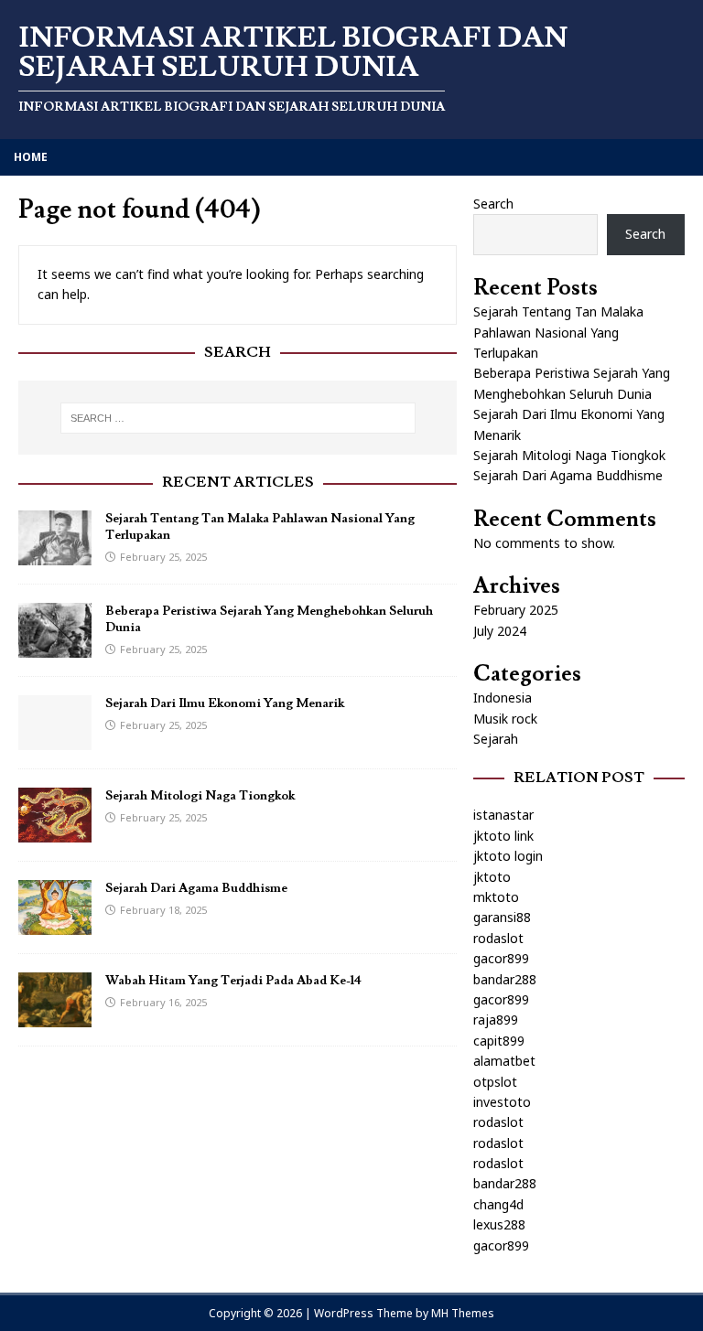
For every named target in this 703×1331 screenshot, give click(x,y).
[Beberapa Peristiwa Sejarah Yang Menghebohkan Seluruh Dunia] (55, 647)
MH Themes (462, 1313)
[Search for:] (237, 418)
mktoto (496, 897)
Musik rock (505, 718)
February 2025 (515, 609)
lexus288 (499, 1224)
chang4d (498, 1204)
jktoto (492, 877)
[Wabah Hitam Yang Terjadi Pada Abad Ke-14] (55, 1016)
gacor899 (501, 958)
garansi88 (502, 917)
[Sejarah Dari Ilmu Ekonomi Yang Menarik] (55, 739)
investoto (502, 1102)
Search (493, 203)
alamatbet (504, 1060)
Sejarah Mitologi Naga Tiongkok (200, 796)
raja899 (495, 1019)
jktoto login (508, 855)
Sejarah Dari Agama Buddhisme (196, 888)
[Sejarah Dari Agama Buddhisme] (55, 924)
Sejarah (495, 738)
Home (31, 157)
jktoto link (503, 835)
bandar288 (504, 979)
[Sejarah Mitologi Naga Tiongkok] (55, 832)
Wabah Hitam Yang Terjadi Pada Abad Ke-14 (233, 980)
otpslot (495, 1081)
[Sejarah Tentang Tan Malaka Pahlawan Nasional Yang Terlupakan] (55, 555)
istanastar (503, 814)
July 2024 (499, 630)
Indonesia (502, 697)
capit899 (499, 1040)
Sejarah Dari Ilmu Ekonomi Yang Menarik (224, 703)
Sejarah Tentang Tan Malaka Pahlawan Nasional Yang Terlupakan (558, 332)
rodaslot (498, 938)
